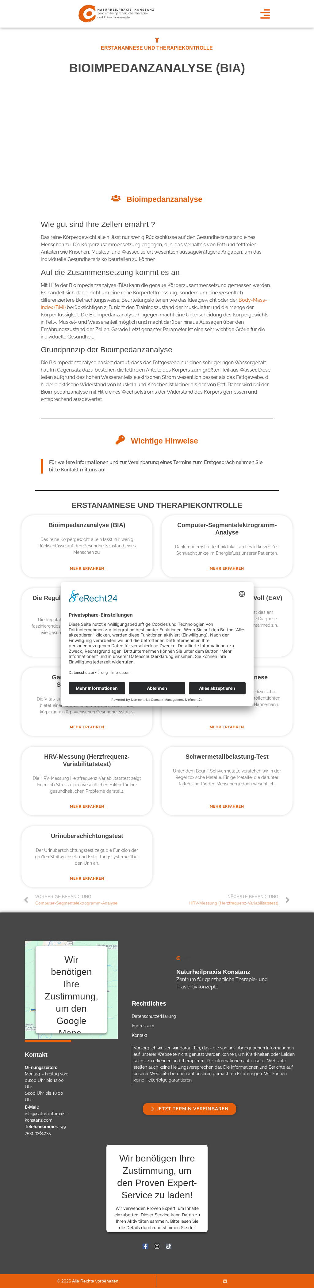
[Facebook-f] (145, 1246)
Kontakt (139, 1035)
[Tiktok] (168, 1246)
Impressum (143, 1025)
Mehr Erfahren (87, 568)
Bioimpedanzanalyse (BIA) (86, 525)
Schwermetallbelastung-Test (227, 756)
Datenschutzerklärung (154, 1016)
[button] (265, 14)
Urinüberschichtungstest (87, 836)
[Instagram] (157, 1246)
